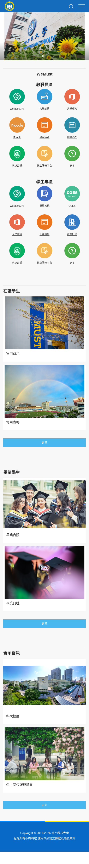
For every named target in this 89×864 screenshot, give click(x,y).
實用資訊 (12, 353)
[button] (33, 56)
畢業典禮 (12, 603)
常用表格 (12, 422)
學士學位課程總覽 (19, 784)
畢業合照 (12, 535)
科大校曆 (12, 716)
